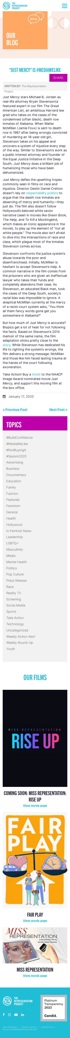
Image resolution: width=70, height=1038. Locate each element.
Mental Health (16, 562)
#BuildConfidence (19, 437)
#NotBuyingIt (16, 450)
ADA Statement (10, 1027)
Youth (10, 649)
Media (10, 556)
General (12, 512)
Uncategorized (17, 630)
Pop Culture (15, 574)
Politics (11, 568)
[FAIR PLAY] (35, 860)
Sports (11, 611)
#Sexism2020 (16, 456)
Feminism (13, 506)
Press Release (16, 580)
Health (11, 518)
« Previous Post (15, 409)
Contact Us (47, 1027)
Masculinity (14, 549)
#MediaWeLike (17, 444)
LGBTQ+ (12, 543)
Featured (12, 500)
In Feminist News (18, 531)
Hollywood (14, 524)
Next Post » (58, 409)
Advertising (14, 462)
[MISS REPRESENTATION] (35, 945)
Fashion (12, 493)
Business (12, 468)
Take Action (15, 618)
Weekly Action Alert (20, 636)
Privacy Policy (29, 1027)
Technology (15, 624)
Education (13, 481)
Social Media (15, 605)
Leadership (14, 537)
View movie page (35, 805)
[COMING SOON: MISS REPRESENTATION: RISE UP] (35, 738)
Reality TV (13, 593)
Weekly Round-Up (19, 642)
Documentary (16, 475)
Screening (13, 599)
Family (11, 487)
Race (10, 587)
